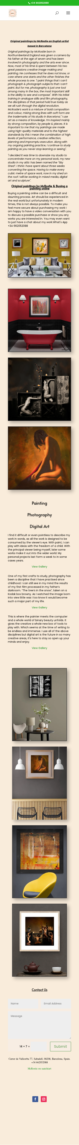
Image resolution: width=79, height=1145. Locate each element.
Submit (60, 1046)
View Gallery (39, 566)
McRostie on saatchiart (39, 1068)
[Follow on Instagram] (44, 1099)
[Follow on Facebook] (35, 1099)
